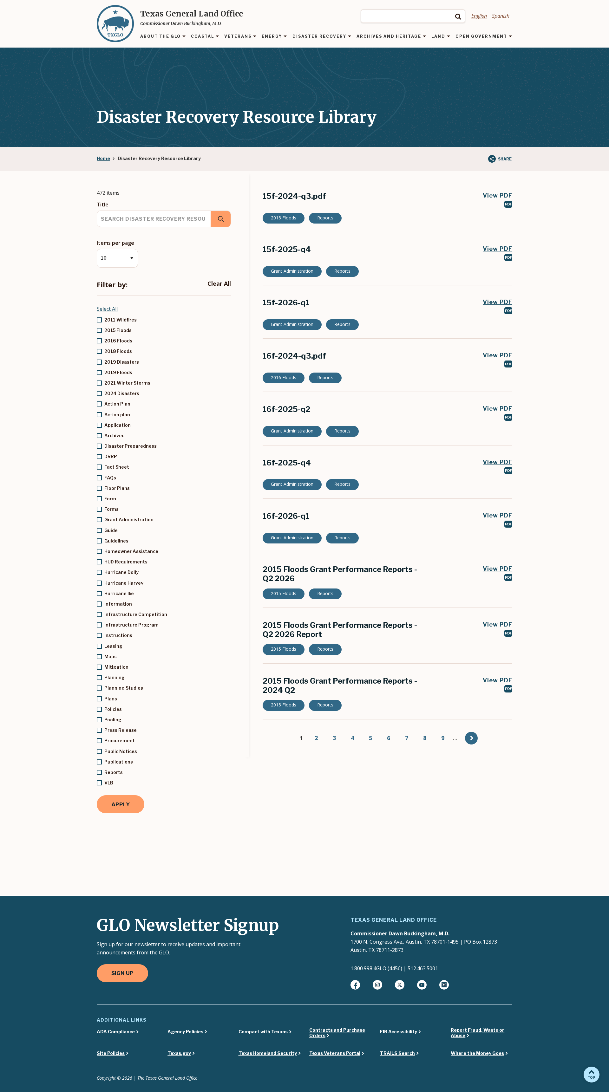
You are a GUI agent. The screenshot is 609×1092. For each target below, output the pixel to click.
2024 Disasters (121, 393)
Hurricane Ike (119, 593)
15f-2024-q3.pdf (294, 196)
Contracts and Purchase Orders (337, 1033)
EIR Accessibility (398, 1031)
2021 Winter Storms (127, 383)
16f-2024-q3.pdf (294, 356)
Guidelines (116, 540)
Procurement (119, 740)
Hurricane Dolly (121, 572)
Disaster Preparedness (130, 446)
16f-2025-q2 (286, 409)
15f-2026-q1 (286, 302)
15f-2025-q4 (287, 249)
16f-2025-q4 (287, 462)
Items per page (115, 242)
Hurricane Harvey (123, 583)
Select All (107, 308)
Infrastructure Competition (135, 614)
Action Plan (117, 403)
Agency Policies (185, 1031)
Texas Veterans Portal (334, 1053)
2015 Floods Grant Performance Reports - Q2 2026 (340, 574)
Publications (118, 761)
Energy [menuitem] (272, 37)
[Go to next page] (471, 738)
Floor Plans (117, 488)
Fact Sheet (116, 467)
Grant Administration (129, 519)
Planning (114, 677)
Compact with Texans (263, 1031)
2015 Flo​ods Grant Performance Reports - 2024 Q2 (340, 685)
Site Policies (111, 1053)
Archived (114, 435)
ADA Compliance (116, 1031)
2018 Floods (118, 351)
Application (117, 425)
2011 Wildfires (120, 319)
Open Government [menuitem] (481, 37)
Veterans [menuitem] (238, 37)
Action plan (117, 414)
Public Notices (120, 751)
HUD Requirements (125, 561)
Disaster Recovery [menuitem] (319, 37)
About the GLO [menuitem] (160, 37)
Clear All (219, 283)
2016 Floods (118, 340)
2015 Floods (118, 330)
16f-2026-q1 (286, 516)
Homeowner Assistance (131, 551)
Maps (110, 656)
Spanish (500, 15)
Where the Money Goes (477, 1053)
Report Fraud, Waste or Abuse (477, 1033)
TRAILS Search (397, 1053)
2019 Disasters (121, 362)
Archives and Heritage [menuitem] (389, 37)
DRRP (110, 456)
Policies (113, 709)
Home (103, 158)
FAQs (110, 477)
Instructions (118, 635)
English (479, 15)
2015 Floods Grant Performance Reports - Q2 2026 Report (340, 630)
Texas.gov (179, 1053)
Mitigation (116, 667)
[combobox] (413, 16)
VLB (108, 782)
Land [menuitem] (438, 37)
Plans (110, 698)
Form (110, 498)
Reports (113, 772)
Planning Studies (123, 688)
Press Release (120, 730)
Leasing (113, 646)
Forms (111, 509)
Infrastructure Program (131, 624)
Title (102, 204)
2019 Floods (118, 372)
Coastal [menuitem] (202, 37)
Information (118, 604)
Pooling (112, 719)
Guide (111, 530)
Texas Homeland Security (268, 1053)
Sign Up (122, 973)
